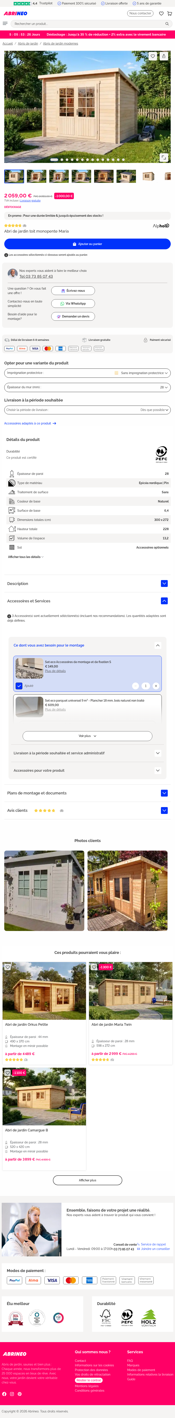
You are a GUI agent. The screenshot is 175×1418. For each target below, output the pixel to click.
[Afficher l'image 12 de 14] (113, 159)
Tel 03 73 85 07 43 (36, 276)
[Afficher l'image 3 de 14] (67, 159)
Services (135, 1352)
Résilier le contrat (89, 1380)
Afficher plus (87, 1180)
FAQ (130, 1360)
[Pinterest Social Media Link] (19, 1394)
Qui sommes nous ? (93, 1352)
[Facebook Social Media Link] (4, 1394)
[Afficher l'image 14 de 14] (123, 159)
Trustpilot (45, 3)
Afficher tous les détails (24, 557)
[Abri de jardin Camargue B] (44, 1096)
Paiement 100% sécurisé (79, 3)
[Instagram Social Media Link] (12, 1394)
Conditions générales (89, 1390)
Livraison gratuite (30, 200)
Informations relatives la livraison (150, 1374)
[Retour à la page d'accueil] (15, 14)
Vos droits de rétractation (92, 1374)
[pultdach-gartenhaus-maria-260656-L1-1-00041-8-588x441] (44, 891)
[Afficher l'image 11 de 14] (108, 159)
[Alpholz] (161, 225)
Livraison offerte (116, 3)
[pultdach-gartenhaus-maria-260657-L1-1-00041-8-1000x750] (128, 891)
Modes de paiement (141, 1370)
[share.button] (164, 56)
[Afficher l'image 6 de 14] (82, 159)
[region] (87, 118)
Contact (80, 1360)
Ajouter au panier (90, 244)
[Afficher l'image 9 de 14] (97, 159)
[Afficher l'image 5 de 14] (77, 159)
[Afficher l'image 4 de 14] (72, 159)
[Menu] (5, 24)
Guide (131, 1379)
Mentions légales (87, 1386)
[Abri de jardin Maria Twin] (130, 991)
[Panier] (169, 13)
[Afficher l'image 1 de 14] (54, 159)
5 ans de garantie (149, 3)
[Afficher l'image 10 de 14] (103, 159)
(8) (24, 225)
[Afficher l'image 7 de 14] (87, 159)
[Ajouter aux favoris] (153, 56)
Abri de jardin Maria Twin (112, 1025)
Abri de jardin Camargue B (26, 1130)
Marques (133, 1365)
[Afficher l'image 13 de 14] (118, 159)
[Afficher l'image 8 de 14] (92, 159)
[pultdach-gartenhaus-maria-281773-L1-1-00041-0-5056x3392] (87, 106)
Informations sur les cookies (94, 1365)
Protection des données (91, 1370)
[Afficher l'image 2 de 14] (62, 159)
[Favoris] (161, 13)
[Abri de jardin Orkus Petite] (44, 991)
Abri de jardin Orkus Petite (26, 1025)
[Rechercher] (167, 24)
